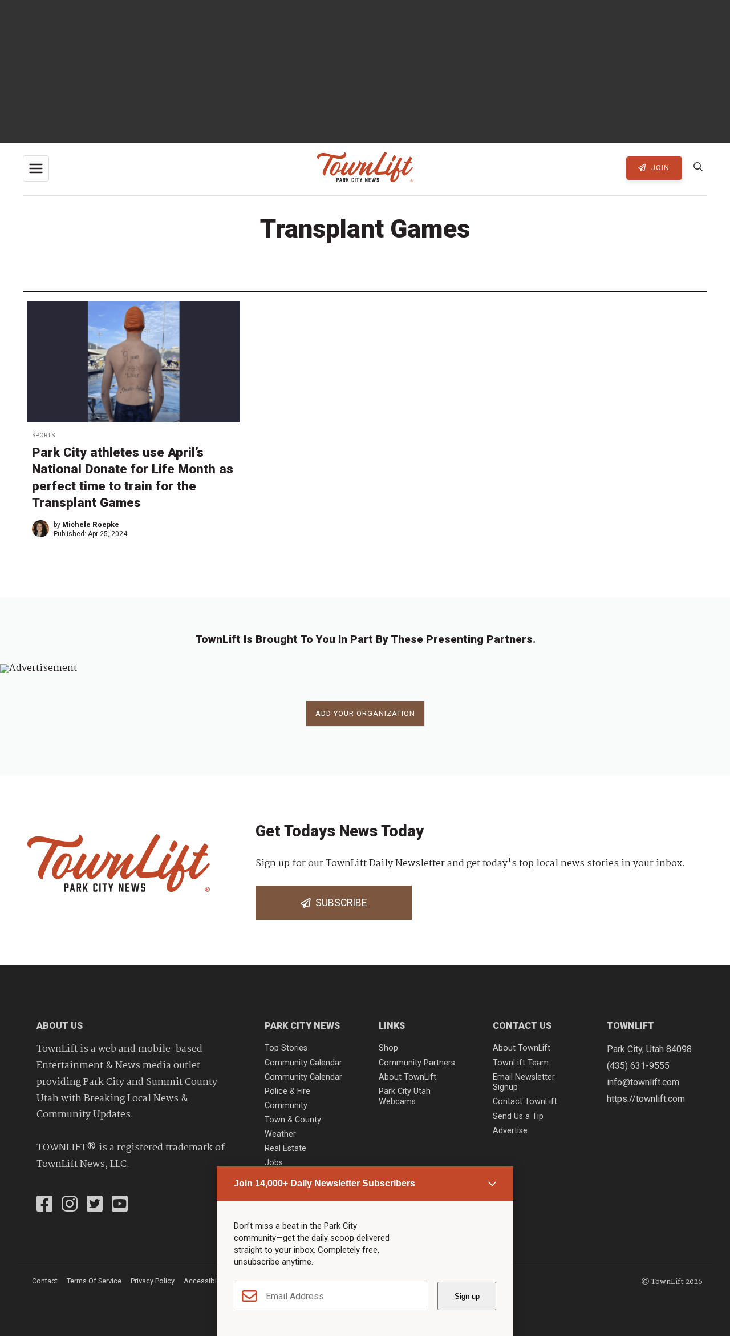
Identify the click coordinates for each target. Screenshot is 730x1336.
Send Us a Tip (518, 1116)
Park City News (302, 1025)
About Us (59, 1025)
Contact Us (522, 1025)
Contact (45, 1281)
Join (659, 167)
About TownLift (407, 1077)
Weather (280, 1134)
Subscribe (339, 902)
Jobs (274, 1163)
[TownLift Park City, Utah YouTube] (120, 1205)
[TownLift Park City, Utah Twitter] (95, 1205)
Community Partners (417, 1063)
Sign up (467, 1296)
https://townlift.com (646, 1098)
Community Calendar (303, 1063)
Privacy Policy (153, 1281)
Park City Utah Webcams (405, 1096)
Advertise (510, 1131)
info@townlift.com (643, 1082)
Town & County (293, 1120)
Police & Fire (287, 1091)
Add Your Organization (365, 713)
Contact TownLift (525, 1101)
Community (286, 1105)
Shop (388, 1048)
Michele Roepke (90, 525)
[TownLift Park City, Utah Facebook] (44, 1205)
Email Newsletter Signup (524, 1082)
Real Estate (285, 1148)
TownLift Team (521, 1063)
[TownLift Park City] (365, 168)
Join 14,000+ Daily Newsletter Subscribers (324, 1183)
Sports (43, 435)
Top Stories (286, 1048)
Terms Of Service (94, 1281)
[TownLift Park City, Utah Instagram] (70, 1205)
